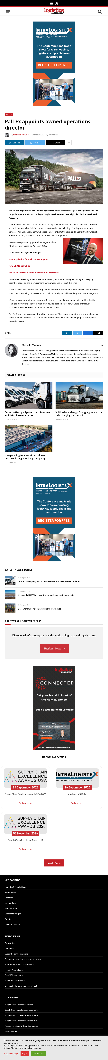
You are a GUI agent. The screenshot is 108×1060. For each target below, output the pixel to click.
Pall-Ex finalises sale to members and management (33, 272)
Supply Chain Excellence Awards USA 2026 (25, 794)
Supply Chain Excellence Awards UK (25, 840)
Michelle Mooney (21, 135)
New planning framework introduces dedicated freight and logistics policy (25, 457)
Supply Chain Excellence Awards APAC (22, 1020)
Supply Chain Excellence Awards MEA (21, 1015)
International (10, 903)
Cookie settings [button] (11, 1054)
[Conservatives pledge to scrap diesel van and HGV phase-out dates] (28, 395)
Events (8, 919)
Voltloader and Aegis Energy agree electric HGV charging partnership (79, 414)
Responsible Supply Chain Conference (21, 1026)
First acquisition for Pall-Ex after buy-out (28, 259)
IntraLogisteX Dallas (77, 794)
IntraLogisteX (11, 1031)
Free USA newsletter (14, 970)
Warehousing (10, 892)
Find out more (25, 803)
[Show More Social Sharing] (69, 142)
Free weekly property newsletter (19, 964)
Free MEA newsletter (14, 975)
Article (9, 114)
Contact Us (10, 948)
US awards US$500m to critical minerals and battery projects (46, 595)
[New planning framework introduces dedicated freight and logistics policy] (28, 438)
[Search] (99, 11)
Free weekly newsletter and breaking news (23, 959)
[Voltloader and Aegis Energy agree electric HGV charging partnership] (79, 395)
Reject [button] (24, 1054)
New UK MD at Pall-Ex (19, 266)
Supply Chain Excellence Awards (19, 1004)
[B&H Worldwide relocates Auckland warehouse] (10, 608)
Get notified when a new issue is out (21, 986)
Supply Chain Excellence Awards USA (21, 1010)
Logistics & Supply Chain (15, 887)
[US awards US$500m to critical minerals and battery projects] (10, 594)
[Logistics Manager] (54, 11)
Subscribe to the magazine (16, 954)
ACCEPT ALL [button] (38, 1054)
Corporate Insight (13, 913)
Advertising (10, 943)
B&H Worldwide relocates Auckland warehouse (39, 608)
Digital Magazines (12, 924)
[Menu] (8, 11)
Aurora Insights (12, 908)
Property (9, 897)
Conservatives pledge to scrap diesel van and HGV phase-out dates (27, 414)
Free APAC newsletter (15, 980)
